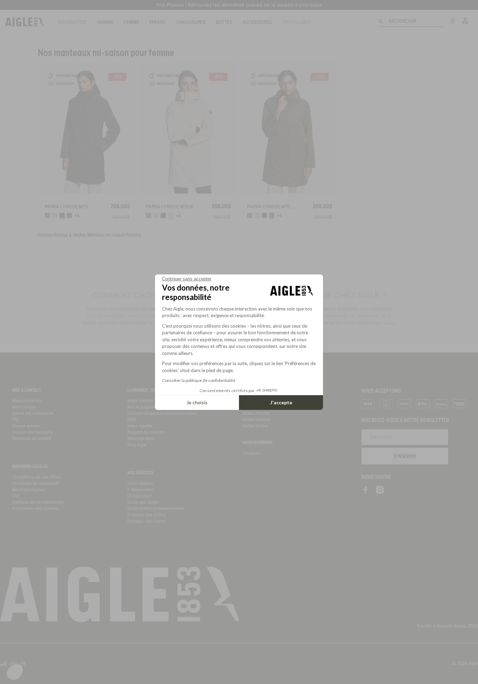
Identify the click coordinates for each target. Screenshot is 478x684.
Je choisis (197, 402)
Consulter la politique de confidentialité (199, 380)
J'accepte (281, 402)
